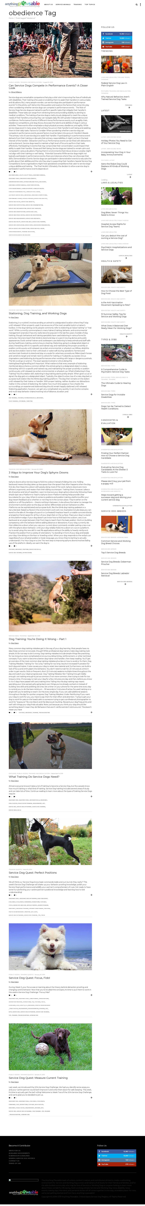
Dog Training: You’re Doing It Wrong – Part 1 (37, 639)
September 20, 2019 (34, 636)
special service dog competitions (19, 228)
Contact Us (14, 1161)
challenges (20, 901)
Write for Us (15, 1150)
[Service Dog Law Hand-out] (116, 196)
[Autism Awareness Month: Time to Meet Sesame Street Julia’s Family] (116, 64)
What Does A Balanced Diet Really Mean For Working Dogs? (116, 327)
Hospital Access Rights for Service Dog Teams (113, 225)
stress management (15, 231)
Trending (104, 79)
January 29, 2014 (40, 974)
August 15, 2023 (48, 82)
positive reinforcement (16, 911)
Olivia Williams (16, 92)
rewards (42, 1008)
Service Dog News (114, 137)
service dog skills (35, 549)
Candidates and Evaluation (112, 449)
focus (11, 905)
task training (36, 1111)
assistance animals (39, 175)
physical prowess (28, 198)
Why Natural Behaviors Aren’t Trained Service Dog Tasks (115, 98)
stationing (22, 401)
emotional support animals (17, 185)
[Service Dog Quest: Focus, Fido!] (50, 946)
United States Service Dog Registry (19, 235)
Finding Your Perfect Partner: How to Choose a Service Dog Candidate (115, 455)
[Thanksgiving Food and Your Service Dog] (116, 274)
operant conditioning (36, 908)
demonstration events (16, 181)
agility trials (28, 175)
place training (13, 401)
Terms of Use (15, 1163)
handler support (27, 188)
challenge (12, 901)
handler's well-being (33, 191)
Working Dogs (122, 537)
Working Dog (34, 1015)
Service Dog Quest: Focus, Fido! (29, 977)
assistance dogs (24, 800)
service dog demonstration (34, 205)
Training (23, 636)
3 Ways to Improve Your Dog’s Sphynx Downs (38, 472)
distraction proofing (15, 1001)
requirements (37, 803)
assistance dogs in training (28, 898)
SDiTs (35, 911)
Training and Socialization (31, 82)
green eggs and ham (19, 905)
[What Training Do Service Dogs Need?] (50, 745)
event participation (33, 185)
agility (21, 175)
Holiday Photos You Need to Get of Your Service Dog (116, 142)
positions (26, 549)
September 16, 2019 (57, 773)
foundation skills (30, 397)
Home (11, 18)
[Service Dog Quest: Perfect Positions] (50, 841)
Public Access (14, 82)
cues (17, 1104)
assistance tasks (14, 178)
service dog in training (24, 806)
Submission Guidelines (19, 1156)
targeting (29, 401)
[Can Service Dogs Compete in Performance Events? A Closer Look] (50, 50)
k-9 (26, 1005)
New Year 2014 (39, 1104)
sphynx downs (27, 552)
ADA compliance (14, 175)
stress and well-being (37, 228)
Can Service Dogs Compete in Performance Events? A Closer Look (48, 87)
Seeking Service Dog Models (22, 1158)
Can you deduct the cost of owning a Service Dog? (114, 237)
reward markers (33, 1008)
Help (17, 1005)
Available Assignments (19, 1153)
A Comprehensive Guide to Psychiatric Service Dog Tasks (115, 370)
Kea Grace (15, 317)
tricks (43, 915)
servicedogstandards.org (42, 225)
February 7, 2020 (37, 310)
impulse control (32, 905)
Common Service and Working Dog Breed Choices (116, 542)
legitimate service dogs (16, 195)
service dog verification (16, 225)
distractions (36, 901)
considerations (44, 998)
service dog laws (31, 211)
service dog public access (17, 215)
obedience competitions (39, 195)
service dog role (26, 221)
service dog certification (17, 205)
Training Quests (15, 869)
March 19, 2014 (27, 869)
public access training (25, 803)
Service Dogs (14, 636)
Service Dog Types (108, 366)
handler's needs (38, 188)
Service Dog (12, 806)
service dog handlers (34, 208)
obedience (27, 195)
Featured (21, 397)
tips (39, 915)
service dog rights (14, 221)
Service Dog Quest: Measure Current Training (38, 1077)
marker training (43, 905)
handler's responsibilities (17, 191)
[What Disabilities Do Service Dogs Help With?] (116, 353)
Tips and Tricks (124, 77)
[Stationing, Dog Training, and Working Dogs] (50, 274)
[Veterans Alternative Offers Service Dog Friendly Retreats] (116, 124)
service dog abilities (40, 198)
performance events (15, 198)
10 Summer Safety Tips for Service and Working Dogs (114, 315)
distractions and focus (31, 181)
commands (27, 901)
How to (22, 1005)
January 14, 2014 (40, 1074)
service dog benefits (27, 201)
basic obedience (43, 898)
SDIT (43, 803)
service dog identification (17, 211)
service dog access (14, 201)
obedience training (22, 908)
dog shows (42, 181)
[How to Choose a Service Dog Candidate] (116, 436)
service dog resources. (33, 218)
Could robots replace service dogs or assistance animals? (114, 181)
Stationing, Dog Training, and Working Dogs (38, 313)
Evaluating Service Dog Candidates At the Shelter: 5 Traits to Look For (114, 469)
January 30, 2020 (37, 469)
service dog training (39, 221)
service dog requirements (17, 218)
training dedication (28, 231)
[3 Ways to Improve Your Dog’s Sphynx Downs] (50, 437)
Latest (103, 137)
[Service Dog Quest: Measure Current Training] (50, 1046)
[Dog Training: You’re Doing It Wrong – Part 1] (50, 596)
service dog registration (33, 215)
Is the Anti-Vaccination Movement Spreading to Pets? (115, 303)
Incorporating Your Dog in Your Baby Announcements (115, 153)
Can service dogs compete (28, 178)
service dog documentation (17, 208)
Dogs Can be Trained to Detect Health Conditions (116, 407)
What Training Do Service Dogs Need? (34, 776)
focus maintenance (15, 188)
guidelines (12, 1005)
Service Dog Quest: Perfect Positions (33, 872)
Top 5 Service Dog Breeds (113, 552)
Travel (104, 114)
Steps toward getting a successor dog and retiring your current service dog (116, 497)
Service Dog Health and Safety (113, 287)
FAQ (33, 1001)
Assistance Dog (13, 800)
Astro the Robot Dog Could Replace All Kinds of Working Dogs (115, 166)
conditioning (34, 998)
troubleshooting (44, 712)
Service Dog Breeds (108, 537)
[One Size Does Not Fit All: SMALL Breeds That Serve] (116, 524)
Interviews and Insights (110, 491)
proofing (27, 911)
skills (19, 810)
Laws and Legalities (109, 77)
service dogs (29, 225)
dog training (13, 397)
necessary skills (35, 800)
